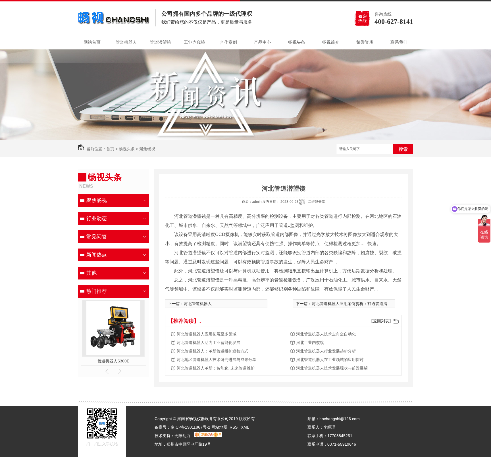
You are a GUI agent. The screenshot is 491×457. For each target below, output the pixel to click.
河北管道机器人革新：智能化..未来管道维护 (216, 368)
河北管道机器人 (198, 303)
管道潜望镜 (160, 42)
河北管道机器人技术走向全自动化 (326, 334)
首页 (110, 149)
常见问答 (96, 236)
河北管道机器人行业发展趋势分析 (326, 351)
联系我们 (398, 42)
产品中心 (262, 42)
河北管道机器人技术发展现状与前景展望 (332, 368)
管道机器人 (126, 42)
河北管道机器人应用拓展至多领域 (206, 334)
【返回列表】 (381, 321)
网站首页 (92, 42)
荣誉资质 (364, 42)
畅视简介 (330, 42)
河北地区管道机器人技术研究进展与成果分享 (216, 359)
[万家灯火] (208, 435)
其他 (91, 273)
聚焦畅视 (147, 149)
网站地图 (219, 427)
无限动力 (182, 435)
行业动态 (96, 218)
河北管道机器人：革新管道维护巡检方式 (212, 351)
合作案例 (228, 42)
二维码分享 (316, 202)
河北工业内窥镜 (310, 342)
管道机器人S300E (113, 361)
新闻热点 (96, 255)
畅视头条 (296, 42)
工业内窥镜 (194, 42)
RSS (234, 427)
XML (245, 427)
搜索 (403, 149)
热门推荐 (96, 291)
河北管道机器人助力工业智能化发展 (208, 342)
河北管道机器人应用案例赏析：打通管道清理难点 (355, 303)
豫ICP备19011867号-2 (190, 427)
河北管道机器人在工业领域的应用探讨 (330, 359)
